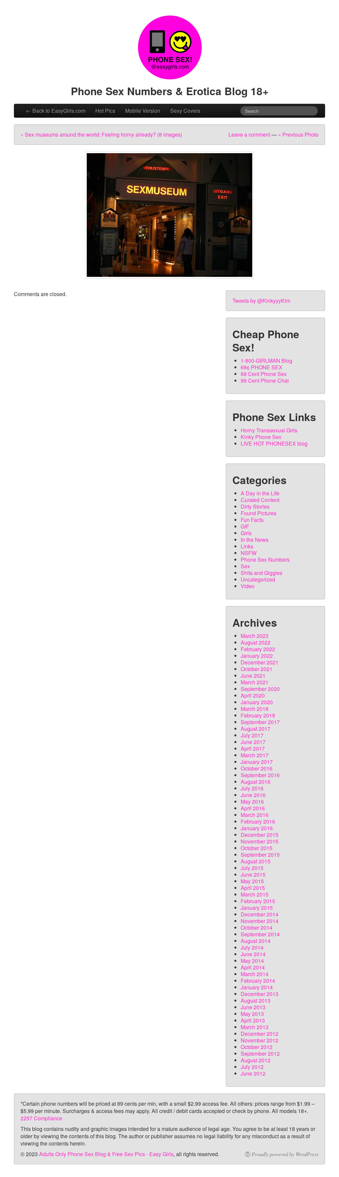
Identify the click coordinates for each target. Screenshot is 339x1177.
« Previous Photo (298, 134)
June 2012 (253, 1073)
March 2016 (254, 815)
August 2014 (255, 941)
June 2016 (253, 795)
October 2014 (256, 927)
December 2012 (259, 1033)
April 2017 (253, 748)
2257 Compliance (41, 1118)
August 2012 (255, 1060)
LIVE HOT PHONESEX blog (274, 443)
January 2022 (257, 655)
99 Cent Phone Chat (265, 380)
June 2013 (253, 1007)
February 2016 (258, 821)
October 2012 (256, 1047)
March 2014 (254, 974)
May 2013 (252, 1014)
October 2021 (256, 669)
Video (248, 586)
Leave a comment (249, 134)
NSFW (249, 553)
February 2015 (258, 901)
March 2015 (254, 894)
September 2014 (260, 934)
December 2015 (259, 834)
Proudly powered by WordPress (285, 1154)
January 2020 (257, 702)
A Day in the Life (260, 493)
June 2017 (253, 742)
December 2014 (259, 914)
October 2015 (256, 848)
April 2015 (253, 888)
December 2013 (259, 994)
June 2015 (253, 874)
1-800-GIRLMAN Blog (266, 360)
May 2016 (252, 801)
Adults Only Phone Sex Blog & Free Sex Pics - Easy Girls (106, 1154)
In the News (254, 539)
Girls (246, 533)
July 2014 (252, 947)
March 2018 (254, 708)
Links (247, 546)
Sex (245, 566)
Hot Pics (105, 110)
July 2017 (252, 735)
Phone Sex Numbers (265, 559)
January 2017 (257, 762)
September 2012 (260, 1053)
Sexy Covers (185, 110)
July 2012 (252, 1067)
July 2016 (252, 788)
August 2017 (255, 728)
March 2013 (254, 1027)
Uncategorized (258, 579)
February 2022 (258, 649)
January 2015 (257, 907)
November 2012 (259, 1040)
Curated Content (260, 500)
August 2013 (255, 1000)
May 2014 (252, 960)
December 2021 (259, 662)
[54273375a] (169, 215)
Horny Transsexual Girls (269, 430)
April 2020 (253, 695)
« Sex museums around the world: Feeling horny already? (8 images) (101, 134)
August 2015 (255, 861)
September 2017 (260, 722)
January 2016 (257, 828)
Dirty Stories (255, 506)
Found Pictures (258, 513)
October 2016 (256, 768)
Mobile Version (142, 110)
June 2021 (253, 675)
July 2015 (252, 868)
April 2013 (253, 1020)
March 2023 (254, 636)
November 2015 (259, 841)
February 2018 (258, 715)
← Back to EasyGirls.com (55, 110)
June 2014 (253, 954)
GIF (245, 526)
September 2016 (260, 775)
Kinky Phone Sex (261, 437)
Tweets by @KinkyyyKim (261, 300)
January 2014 (257, 987)
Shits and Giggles (261, 573)
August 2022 (255, 642)
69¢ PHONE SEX (261, 367)
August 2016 (255, 781)
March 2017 (254, 755)
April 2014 (253, 967)
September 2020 (260, 689)
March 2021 (254, 682)
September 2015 (260, 854)
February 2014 (258, 980)
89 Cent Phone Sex (264, 374)
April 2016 (253, 808)
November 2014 (259, 921)
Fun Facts (252, 520)
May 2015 (252, 881)
